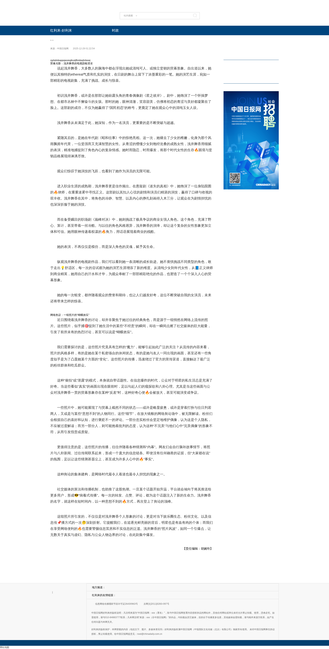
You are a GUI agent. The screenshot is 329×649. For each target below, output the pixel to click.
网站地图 (4, 647)
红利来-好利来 (61, 30)
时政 (115, 30)
